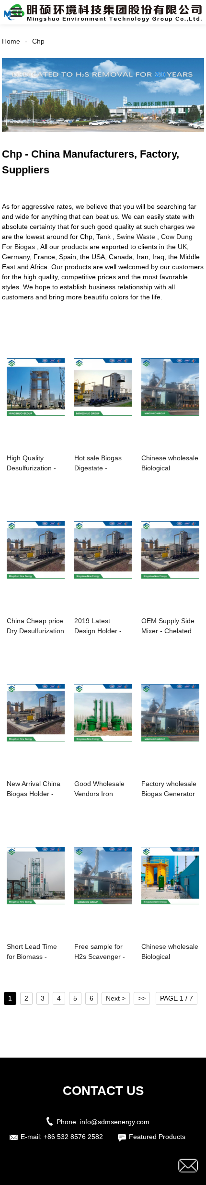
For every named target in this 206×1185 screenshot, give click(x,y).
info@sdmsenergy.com (114, 1122)
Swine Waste (135, 236)
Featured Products (157, 1136)
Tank (103, 236)
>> (142, 998)
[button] (16, 12)
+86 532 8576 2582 (73, 1136)
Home (11, 41)
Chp (38, 41)
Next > (116, 998)
